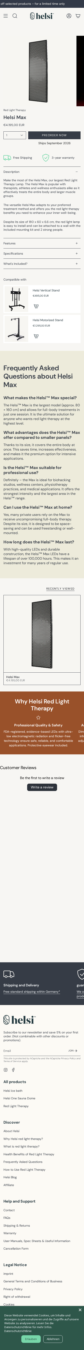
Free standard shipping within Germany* (31, 992)
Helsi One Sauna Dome (19, 1098)
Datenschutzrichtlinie (18, 1331)
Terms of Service (12, 1061)
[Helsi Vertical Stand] (16, 299)
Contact (9, 1210)
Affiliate (8, 1185)
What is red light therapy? (21, 1146)
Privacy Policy (68, 1058)
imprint (8, 1274)
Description (11, 172)
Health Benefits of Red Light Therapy (28, 1154)
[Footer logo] (19, 1020)
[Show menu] (5, 16)
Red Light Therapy (14, 110)
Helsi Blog (10, 1177)
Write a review (42, 787)
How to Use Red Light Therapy (24, 1170)
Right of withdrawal (16, 1297)
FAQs (6, 1218)
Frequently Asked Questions (22, 1162)
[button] (14, 16)
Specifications (13, 253)
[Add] (36, 306)
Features (9, 243)
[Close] (80, 1310)
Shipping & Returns (16, 1225)
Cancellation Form (15, 1248)
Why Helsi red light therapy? (23, 1139)
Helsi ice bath (12, 1091)
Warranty (9, 1233)
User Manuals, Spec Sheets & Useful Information (36, 1241)
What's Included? (15, 264)
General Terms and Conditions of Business (32, 1281)
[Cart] (77, 16)
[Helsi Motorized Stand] (16, 329)
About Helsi (11, 1131)
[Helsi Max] (42, 633)
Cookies (8, 1304)
